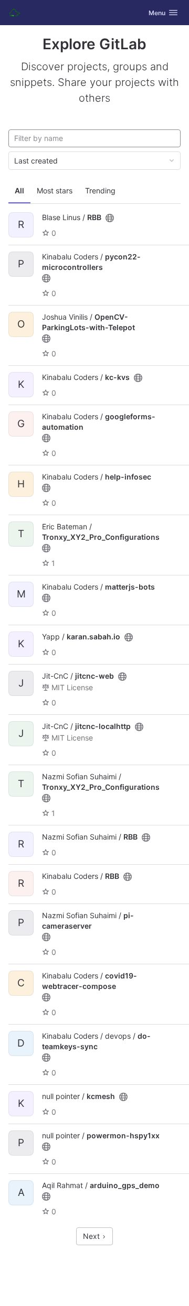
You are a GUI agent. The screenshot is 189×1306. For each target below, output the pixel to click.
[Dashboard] (14, 12)
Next (92, 1236)
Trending (100, 190)
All (19, 190)
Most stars (54, 190)
